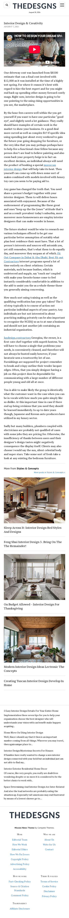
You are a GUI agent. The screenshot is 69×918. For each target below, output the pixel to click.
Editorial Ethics (20, 849)
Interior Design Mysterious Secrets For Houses (28, 750)
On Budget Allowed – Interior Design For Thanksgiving (31, 606)
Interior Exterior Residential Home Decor (25, 768)
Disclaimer (49, 891)
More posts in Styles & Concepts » (49, 472)
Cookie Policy (49, 886)
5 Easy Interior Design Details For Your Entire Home (31, 710)
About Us (49, 839)
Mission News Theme (24, 827)
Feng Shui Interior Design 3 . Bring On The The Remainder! (33, 544)
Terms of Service (49, 881)
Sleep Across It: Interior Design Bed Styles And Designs (32, 530)
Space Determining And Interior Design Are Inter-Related (34, 786)
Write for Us (49, 844)
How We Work (19, 844)
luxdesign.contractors (17, 338)
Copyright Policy (19, 859)
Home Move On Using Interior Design (23, 732)
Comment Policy (19, 895)
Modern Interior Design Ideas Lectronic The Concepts (34, 669)
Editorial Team (19, 839)
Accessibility (19, 868)
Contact (49, 849)
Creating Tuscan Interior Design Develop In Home (34, 683)
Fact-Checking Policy (20, 881)
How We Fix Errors (19, 854)
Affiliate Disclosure (20, 908)
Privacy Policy (49, 896)
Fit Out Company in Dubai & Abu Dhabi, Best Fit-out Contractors (33, 257)
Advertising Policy (19, 864)
